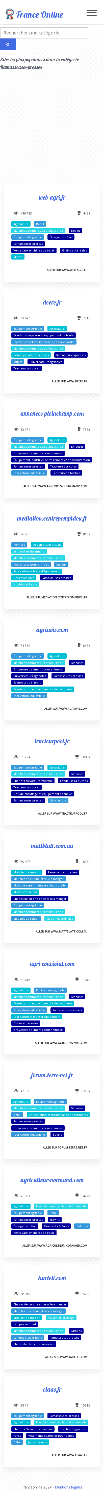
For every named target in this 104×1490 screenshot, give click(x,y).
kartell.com (52, 1278)
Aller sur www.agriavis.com (65, 708)
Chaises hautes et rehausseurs (33, 1344)
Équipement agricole (27, 237)
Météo (17, 257)
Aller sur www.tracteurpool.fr (62, 813)
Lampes (76, 1331)
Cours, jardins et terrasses (31, 355)
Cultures (82, 1226)
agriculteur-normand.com (52, 1180)
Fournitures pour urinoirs (31, 564)
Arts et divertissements (29, 551)
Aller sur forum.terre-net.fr (65, 1147)
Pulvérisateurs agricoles (46, 362)
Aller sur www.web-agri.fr (67, 270)
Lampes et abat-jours (27, 1337)
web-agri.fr (52, 197)
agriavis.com (52, 629)
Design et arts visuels (47, 544)
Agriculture (21, 224)
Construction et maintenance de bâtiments (42, 689)
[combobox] (44, 32)
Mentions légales (69, 1487)
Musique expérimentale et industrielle (39, 885)
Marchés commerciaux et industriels (38, 230)
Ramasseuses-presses (28, 243)
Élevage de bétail (60, 237)
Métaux (61, 564)
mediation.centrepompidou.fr (52, 518)
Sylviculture (58, 800)
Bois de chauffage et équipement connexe (42, 794)
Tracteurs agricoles (26, 368)
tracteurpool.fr (52, 741)
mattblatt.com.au (52, 845)
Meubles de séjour (26, 918)
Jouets (17, 362)
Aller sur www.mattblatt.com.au (61, 931)
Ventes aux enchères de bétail (34, 250)
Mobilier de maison (26, 872)
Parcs (17, 1435)
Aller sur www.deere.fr (69, 381)
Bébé (17, 1442)
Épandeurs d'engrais (27, 682)
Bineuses (77, 446)
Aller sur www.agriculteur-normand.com (54, 1245)
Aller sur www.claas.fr (69, 1455)
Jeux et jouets (37, 1442)
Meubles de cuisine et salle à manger (38, 879)
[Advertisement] (52, 132)
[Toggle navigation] (91, 13)
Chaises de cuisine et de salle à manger (39, 899)
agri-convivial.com (52, 963)
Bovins (75, 230)
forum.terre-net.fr (52, 1075)
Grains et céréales (74, 250)
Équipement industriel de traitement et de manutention (51, 460)
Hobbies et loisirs (25, 584)
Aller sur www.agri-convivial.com (61, 1043)
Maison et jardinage (59, 918)
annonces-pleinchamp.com (52, 413)
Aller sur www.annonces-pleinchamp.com (55, 486)
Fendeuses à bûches (66, 473)
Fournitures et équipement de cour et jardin (43, 342)
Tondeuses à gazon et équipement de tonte (43, 335)
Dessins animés (23, 578)
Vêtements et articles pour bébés (51, 1435)
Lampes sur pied (24, 1324)
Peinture (19, 544)
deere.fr (52, 302)
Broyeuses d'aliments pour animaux (38, 453)
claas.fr (52, 1389)
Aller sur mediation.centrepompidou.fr (57, 597)
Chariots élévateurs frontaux (33, 781)
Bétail (40, 224)
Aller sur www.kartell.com (66, 1357)
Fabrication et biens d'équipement (36, 571)
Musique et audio (25, 892)
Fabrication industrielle (29, 473)
